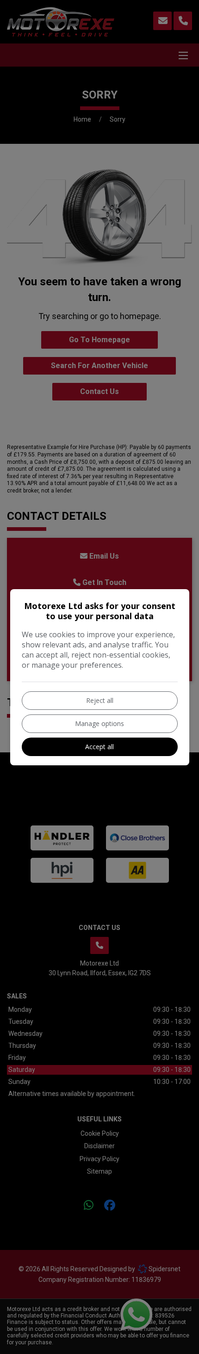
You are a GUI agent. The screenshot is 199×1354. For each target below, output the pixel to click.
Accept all (99, 746)
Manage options (99, 723)
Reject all (99, 700)
